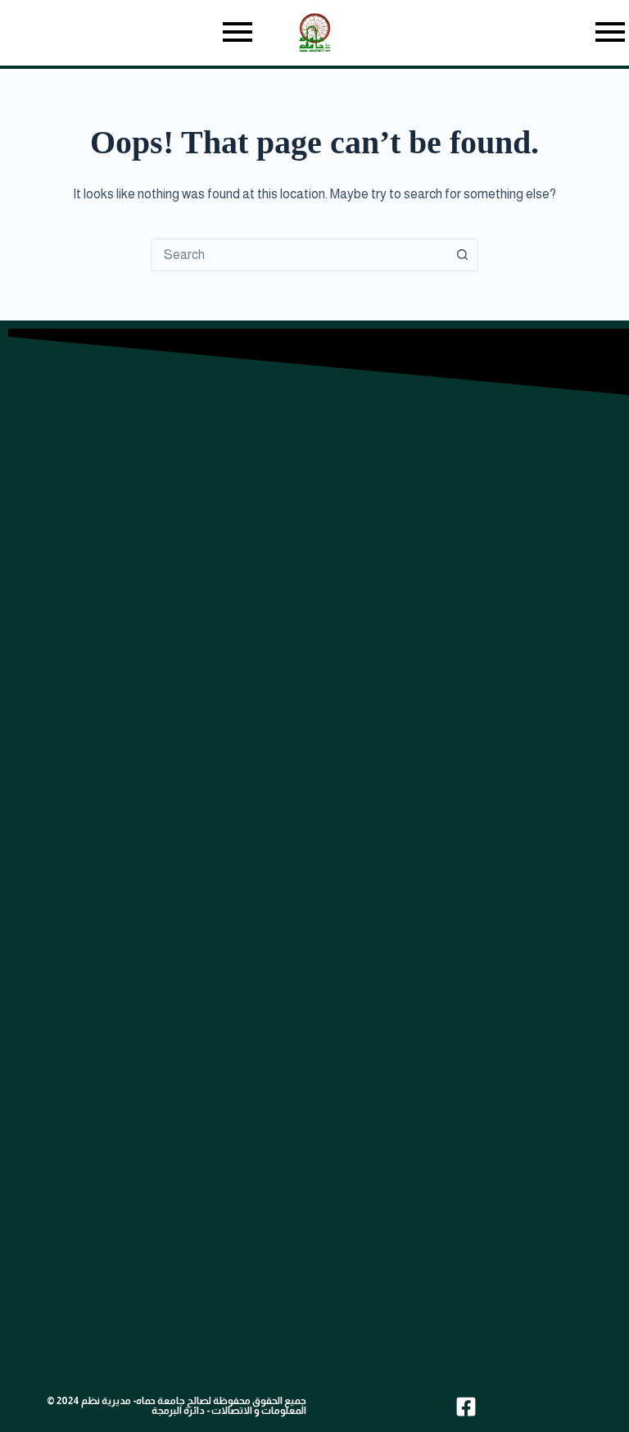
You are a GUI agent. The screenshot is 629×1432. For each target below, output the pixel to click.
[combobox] (299, 255)
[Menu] (128, 33)
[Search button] (461, 254)
